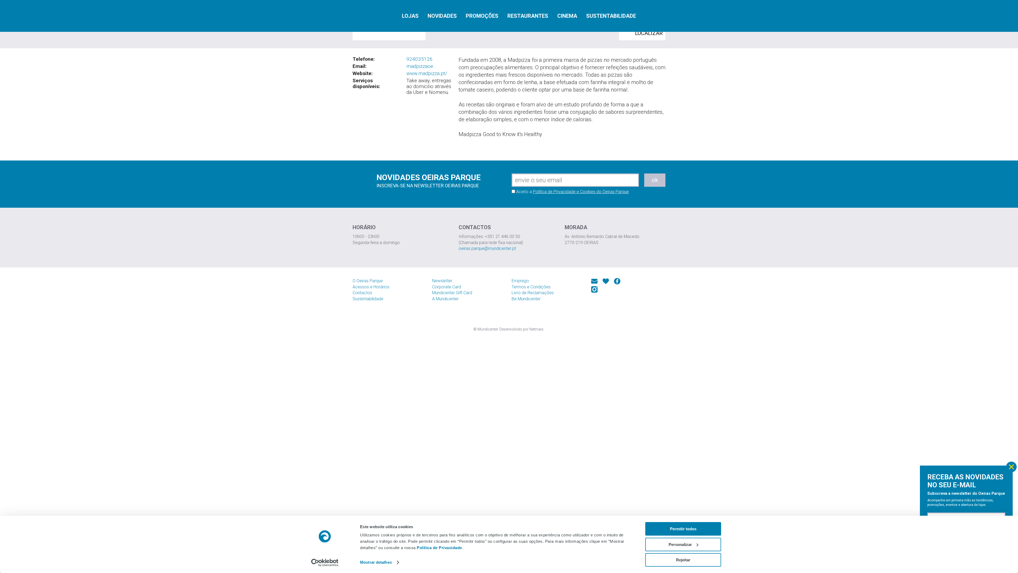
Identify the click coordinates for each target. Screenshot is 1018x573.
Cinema (567, 16)
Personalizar (680, 544)
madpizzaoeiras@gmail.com (422, 66)
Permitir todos (683, 529)
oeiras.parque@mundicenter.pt (487, 248)
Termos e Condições (531, 286)
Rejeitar (683, 560)
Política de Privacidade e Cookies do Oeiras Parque (581, 191)
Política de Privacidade (439, 547)
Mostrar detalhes (376, 562)
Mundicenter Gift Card (452, 292)
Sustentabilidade (611, 16)
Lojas (410, 16)
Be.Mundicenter (526, 298)
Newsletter (442, 280)
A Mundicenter (445, 298)
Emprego (520, 280)
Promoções (482, 16)
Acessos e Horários (371, 286)
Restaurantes (527, 16)
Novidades (442, 16)
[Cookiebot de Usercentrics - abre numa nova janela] (325, 563)
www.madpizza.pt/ (426, 73)
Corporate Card (446, 286)
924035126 (419, 59)
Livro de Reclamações (533, 292)
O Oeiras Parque (368, 280)
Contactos (362, 292)
